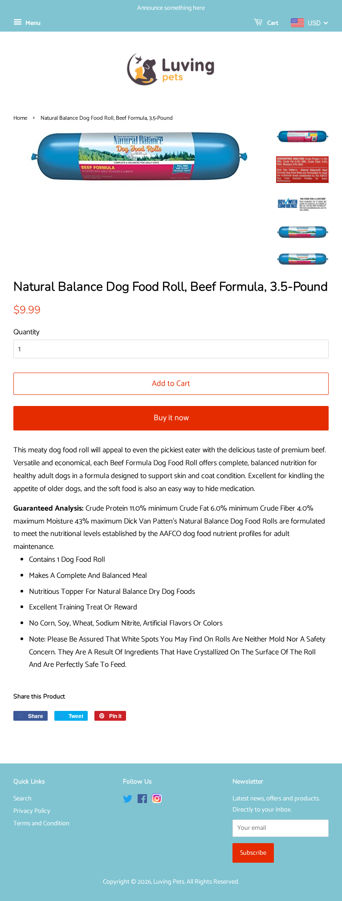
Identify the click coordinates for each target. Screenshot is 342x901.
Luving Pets (168, 882)
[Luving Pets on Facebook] (142, 800)
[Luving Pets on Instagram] (157, 800)
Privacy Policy (31, 811)
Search (22, 798)
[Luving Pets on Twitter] (128, 800)
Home (20, 118)
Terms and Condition (41, 823)
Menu (32, 23)
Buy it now (171, 418)
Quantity (26, 332)
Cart (272, 23)
